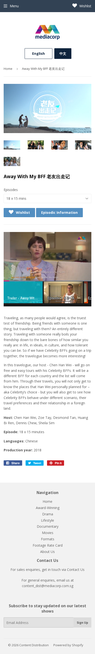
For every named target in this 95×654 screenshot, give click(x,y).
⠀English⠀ (38, 53)
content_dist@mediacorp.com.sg (47, 585)
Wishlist (84, 6)
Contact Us (76, 569)
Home (8, 68)
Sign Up (82, 623)
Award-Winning (47, 507)
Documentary (47, 526)
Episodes (11, 189)
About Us (47, 551)
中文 (62, 53)
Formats (47, 539)
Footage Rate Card (48, 545)
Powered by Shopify (68, 645)
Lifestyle (47, 520)
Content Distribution (34, 645)
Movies (47, 532)
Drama (47, 514)
